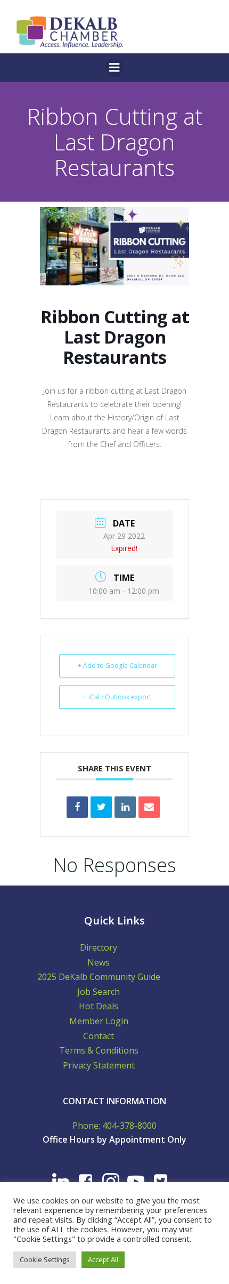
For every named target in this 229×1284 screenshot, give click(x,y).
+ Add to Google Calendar (117, 665)
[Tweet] (101, 807)
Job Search (98, 992)
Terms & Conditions (98, 1050)
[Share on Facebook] (77, 807)
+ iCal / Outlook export (117, 696)
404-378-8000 (129, 1125)
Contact (98, 1036)
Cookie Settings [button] (45, 1259)
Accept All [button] (103, 1259)
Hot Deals (98, 1006)
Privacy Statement (99, 1065)
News (98, 962)
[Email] (149, 807)
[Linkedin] (125, 807)
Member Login (98, 1021)
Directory (98, 947)
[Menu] (114, 68)
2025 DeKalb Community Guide (98, 977)
